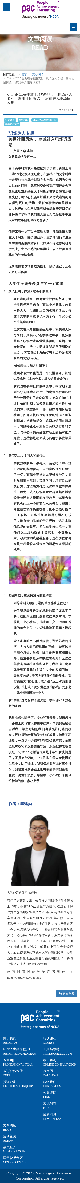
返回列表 (68, 993)
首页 (25, 74)
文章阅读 (38, 74)
